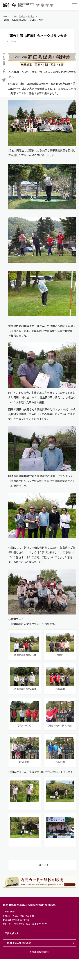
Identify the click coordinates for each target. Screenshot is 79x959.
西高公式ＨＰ (12, 933)
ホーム (6, 16)
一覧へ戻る (42, 865)
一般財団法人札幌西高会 (18, 943)
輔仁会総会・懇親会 (24, 16)
